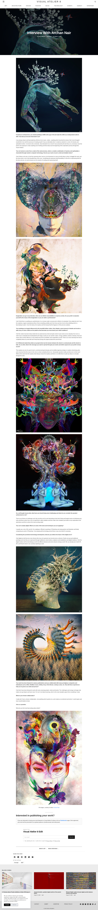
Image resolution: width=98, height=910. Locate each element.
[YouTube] (90, 904)
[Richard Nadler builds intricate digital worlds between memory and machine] (81, 880)
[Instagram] (85, 904)
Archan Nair (56, 807)
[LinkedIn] (25, 857)
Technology (58, 5)
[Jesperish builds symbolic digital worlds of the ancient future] (49, 880)
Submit (46, 904)
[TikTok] (95, 904)
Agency (79, 5)
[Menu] (3, 1)
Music (48, 5)
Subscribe (71, 837)
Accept (7, 904)
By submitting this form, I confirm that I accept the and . (42, 840)
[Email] (32, 857)
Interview (90, 5)
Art (6, 5)
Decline (14, 904)
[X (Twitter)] (18, 857)
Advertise (56, 904)
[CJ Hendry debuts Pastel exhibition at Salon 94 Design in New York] (17, 880)
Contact (36, 904)
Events (69, 5)
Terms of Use (57, 840)
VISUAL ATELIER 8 (49, 1)
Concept (49, 26)
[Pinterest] (21, 857)
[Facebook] (14, 857)
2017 (22, 862)
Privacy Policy (49, 840)
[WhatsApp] (29, 857)
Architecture (16, 5)
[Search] (95, 1)
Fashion (38, 5)
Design (28, 5)
